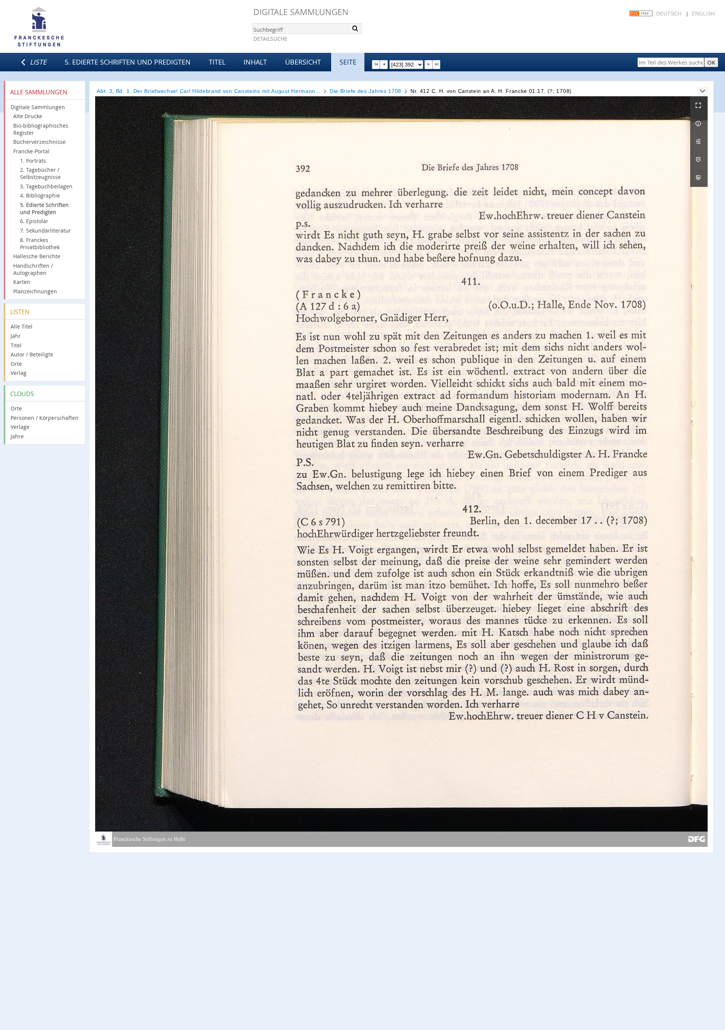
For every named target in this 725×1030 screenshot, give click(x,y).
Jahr (16, 335)
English (703, 14)
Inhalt (255, 61)
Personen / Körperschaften (45, 417)
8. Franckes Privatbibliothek (40, 243)
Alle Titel (21, 326)
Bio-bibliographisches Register (40, 129)
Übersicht (303, 61)
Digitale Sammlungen (301, 11)
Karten (21, 281)
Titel (217, 61)
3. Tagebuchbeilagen (46, 186)
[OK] (355, 28)
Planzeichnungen (35, 291)
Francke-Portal (31, 151)
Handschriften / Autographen (33, 269)
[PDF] (699, 160)
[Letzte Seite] (436, 64)
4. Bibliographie (40, 195)
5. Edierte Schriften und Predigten (128, 61)
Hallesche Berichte (36, 256)
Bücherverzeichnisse (39, 141)
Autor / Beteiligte (32, 354)
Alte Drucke (27, 116)
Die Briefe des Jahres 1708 (365, 91)
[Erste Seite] (376, 64)
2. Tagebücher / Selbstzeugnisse (40, 173)
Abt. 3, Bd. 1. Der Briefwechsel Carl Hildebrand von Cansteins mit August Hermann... (209, 91)
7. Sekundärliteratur (45, 230)
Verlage (20, 426)
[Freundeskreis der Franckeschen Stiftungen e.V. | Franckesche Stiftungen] (60, 27)
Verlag (18, 372)
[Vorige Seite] (384, 64)
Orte (16, 363)
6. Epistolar (34, 221)
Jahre (17, 436)
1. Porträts (33, 160)
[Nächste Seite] (428, 64)
